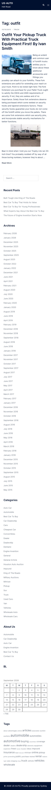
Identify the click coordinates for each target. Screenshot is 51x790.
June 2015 (8, 485)
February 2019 (10, 324)
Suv (5, 590)
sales (8, 761)
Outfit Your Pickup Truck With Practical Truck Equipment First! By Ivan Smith (24, 41)
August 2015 (9, 477)
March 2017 (9, 394)
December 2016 (11, 407)
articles (26, 730)
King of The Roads (12, 573)
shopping (14, 761)
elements (30, 746)
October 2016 (10, 416)
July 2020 (8, 294)
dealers (13, 746)
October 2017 (10, 364)
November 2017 (11, 359)
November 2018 (11, 333)
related (32, 756)
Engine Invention (11, 551)
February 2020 (10, 303)
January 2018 (10, 351)
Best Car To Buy (11, 516)
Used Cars (8, 599)
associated (35, 731)
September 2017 (11, 368)
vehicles (39, 760)
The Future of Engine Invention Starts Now (23, 215)
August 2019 (9, 311)
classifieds (32, 742)
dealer (7, 745)
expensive (7, 749)
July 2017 (8, 377)
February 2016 (10, 451)
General (7, 555)
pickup (42, 752)
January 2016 (10, 455)
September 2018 (11, 337)
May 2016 (8, 437)
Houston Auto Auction (13, 564)
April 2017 (8, 390)
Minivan (7, 581)
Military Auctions (11, 577)
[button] (43, 5)
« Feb (6, 713)
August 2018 (9, 342)
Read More (7, 163)
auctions (7, 736)
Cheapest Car (10, 529)
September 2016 (11, 420)
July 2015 (8, 481)
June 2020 (8, 298)
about (5, 731)
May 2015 (8, 490)
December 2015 (11, 459)
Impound (7, 568)
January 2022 (10, 268)
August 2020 (9, 290)
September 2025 (11, 255)
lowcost (21, 753)
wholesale (9, 764)
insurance (9, 752)
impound (36, 748)
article (20, 731)
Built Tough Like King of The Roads (19, 198)
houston (23, 749)
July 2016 (8, 429)
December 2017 (11, 355)
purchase (25, 756)
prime (5, 756)
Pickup (7, 586)
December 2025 (11, 242)
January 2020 (10, 307)
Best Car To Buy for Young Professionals (22, 206)
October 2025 (10, 251)
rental (38, 756)
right (5, 761)
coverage (41, 741)
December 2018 (11, 329)
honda (18, 749)
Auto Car (8, 508)
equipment (38, 746)
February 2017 (10, 398)
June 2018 (8, 346)
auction (42, 731)
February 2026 (10, 233)
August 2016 (9, 424)
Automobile (9, 512)
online (35, 752)
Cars (6, 525)
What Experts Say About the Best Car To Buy (24, 211)
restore (44, 756)
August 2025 (9, 259)
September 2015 (11, 472)
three (19, 761)
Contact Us (9, 656)
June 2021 (8, 277)
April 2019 (8, 320)
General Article (10, 560)
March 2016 (9, 446)
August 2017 (9, 372)
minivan (27, 752)
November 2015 (11, 463)
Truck (16, 29)
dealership (21, 745)
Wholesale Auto (11, 612)
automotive (12, 741)
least (17, 753)
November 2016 (11, 411)
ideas (29, 749)
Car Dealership (10, 521)
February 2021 (10, 285)
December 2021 (11, 272)
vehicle (31, 761)
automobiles (35, 736)
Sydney (43, 786)
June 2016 (8, 433)
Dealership (8, 542)
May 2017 (8, 385)
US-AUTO (7, 3)
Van (5, 603)
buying (25, 741)
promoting (11, 756)
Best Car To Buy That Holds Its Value (20, 202)
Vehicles (7, 608)
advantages (12, 731)
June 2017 (8, 381)
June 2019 (8, 316)
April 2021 (8, 281)
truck (24, 760)
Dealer (6, 538)
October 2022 (10, 264)
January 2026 (10, 238)
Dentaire (7, 547)
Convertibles (9, 534)
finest (13, 748)
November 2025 (11, 246)
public (18, 756)
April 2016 (8, 442)
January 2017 (10, 403)
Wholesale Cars (10, 616)
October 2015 (10, 468)
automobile (20, 735)
